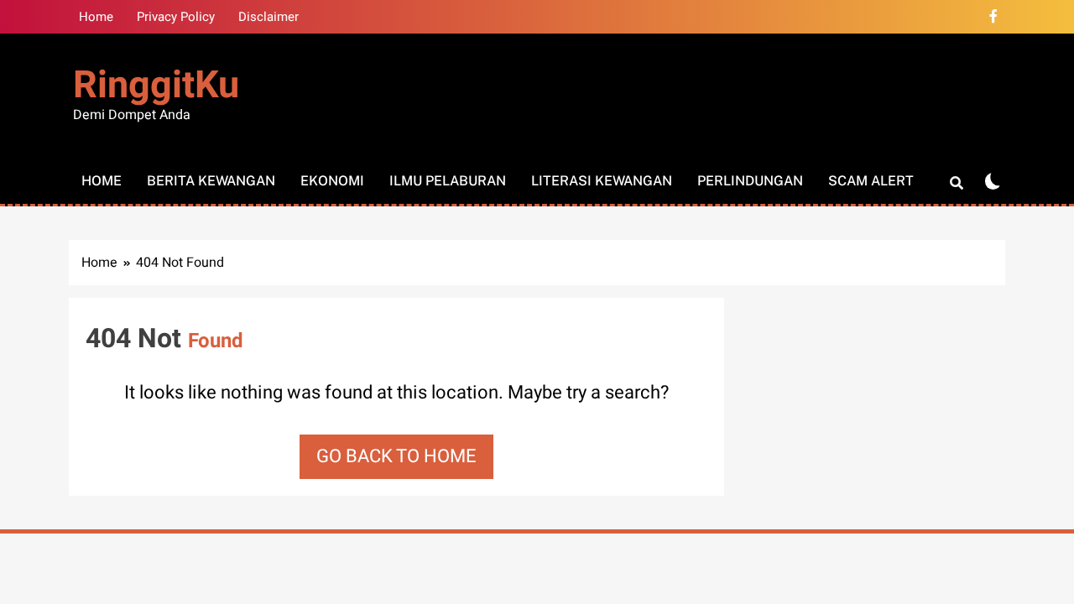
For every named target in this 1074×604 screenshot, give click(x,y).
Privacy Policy (176, 17)
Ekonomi (332, 181)
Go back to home (396, 456)
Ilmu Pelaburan (447, 181)
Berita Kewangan (211, 181)
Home (96, 17)
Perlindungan (750, 181)
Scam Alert (871, 181)
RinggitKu (156, 85)
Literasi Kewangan (601, 181)
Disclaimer (268, 17)
